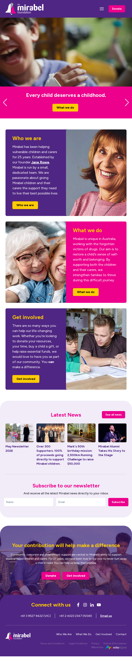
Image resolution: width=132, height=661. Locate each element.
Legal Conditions (78, 649)
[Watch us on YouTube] (99, 611)
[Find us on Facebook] (78, 611)
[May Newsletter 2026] (20, 439)
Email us (106, 622)
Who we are (68, 114)
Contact (121, 640)
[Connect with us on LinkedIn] (92, 611)
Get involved (25, 385)
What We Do (83, 640)
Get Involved (104, 640)
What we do (86, 298)
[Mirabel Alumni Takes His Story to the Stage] (112, 439)
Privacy (95, 649)
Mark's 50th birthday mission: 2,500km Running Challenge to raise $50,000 (80, 461)
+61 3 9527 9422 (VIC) (35, 622)
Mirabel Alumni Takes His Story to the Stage (111, 457)
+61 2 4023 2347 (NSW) (75, 622)
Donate (117, 8)
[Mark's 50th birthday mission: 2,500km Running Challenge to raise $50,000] (81, 439)
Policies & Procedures (114, 649)
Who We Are (64, 640)
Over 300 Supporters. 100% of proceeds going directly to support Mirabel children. (50, 461)
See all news (113, 420)
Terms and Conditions (52, 649)
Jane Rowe (40, 168)
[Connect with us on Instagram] (85, 611)
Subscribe (118, 508)
